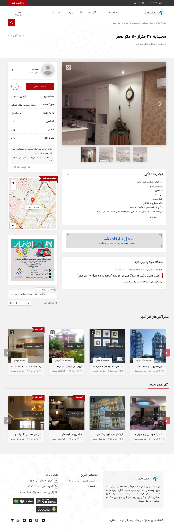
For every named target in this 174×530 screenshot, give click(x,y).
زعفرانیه (70, 346)
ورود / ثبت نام (155, 3)
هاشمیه (111, 346)
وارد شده (133, 282)
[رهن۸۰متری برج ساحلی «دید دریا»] (148, 346)
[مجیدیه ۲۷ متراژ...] (33, 200)
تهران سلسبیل (149, 413)
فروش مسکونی (147, 23)
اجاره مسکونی (137, 371)
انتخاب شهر (17, 3)
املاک (158, 23)
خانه (164, 23)
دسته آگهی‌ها (95, 12)
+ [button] (13, 183)
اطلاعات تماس (40, 86)
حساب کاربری (88, 481)
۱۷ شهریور (69, 413)
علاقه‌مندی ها (137, 3)
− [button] (13, 188)
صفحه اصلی (111, 12)
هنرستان (28, 346)
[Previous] (68, 103)
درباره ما (70, 12)
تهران (78, 346)
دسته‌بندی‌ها (19, 14)
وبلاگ (81, 12)
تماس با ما (57, 12)
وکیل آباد (110, 413)
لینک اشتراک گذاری (44, 289)
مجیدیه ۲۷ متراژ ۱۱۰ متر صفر (141, 36)
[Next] (159, 103)
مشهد (161, 44)
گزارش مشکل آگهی (19, 167)
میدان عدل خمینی (145, 44)
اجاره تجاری (97, 371)
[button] (114, 174)
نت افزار (114, 520)
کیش (160, 346)
